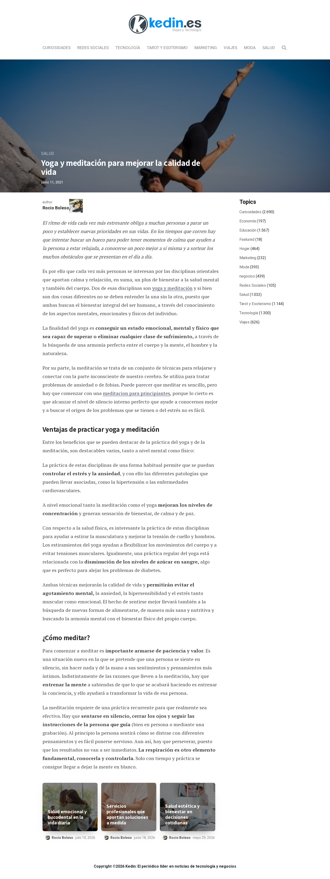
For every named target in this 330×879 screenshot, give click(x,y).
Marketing (205, 48)
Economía (247, 221)
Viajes (230, 48)
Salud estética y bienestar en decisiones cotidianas (182, 814)
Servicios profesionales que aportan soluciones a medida (127, 814)
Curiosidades (57, 48)
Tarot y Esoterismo (167, 48)
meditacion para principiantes (136, 393)
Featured (246, 239)
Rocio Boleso (56, 208)
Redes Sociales (93, 48)
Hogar (244, 249)
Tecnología (127, 48)
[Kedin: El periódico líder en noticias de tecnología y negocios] (165, 38)
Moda (250, 48)
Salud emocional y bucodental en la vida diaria (67, 817)
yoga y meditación (172, 288)
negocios (247, 276)
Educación (247, 230)
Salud (268, 48)
